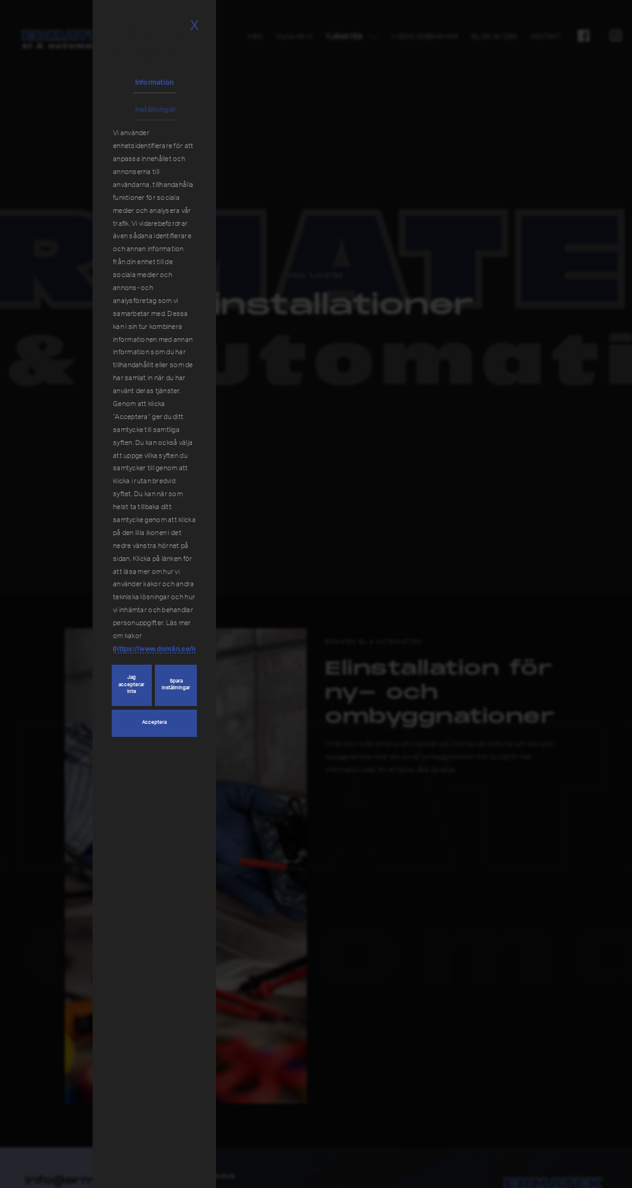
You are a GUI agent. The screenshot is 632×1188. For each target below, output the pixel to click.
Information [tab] (154, 82)
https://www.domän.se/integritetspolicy (181, 649)
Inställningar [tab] (156, 109)
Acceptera (154, 722)
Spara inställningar (176, 685)
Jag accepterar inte (131, 684)
